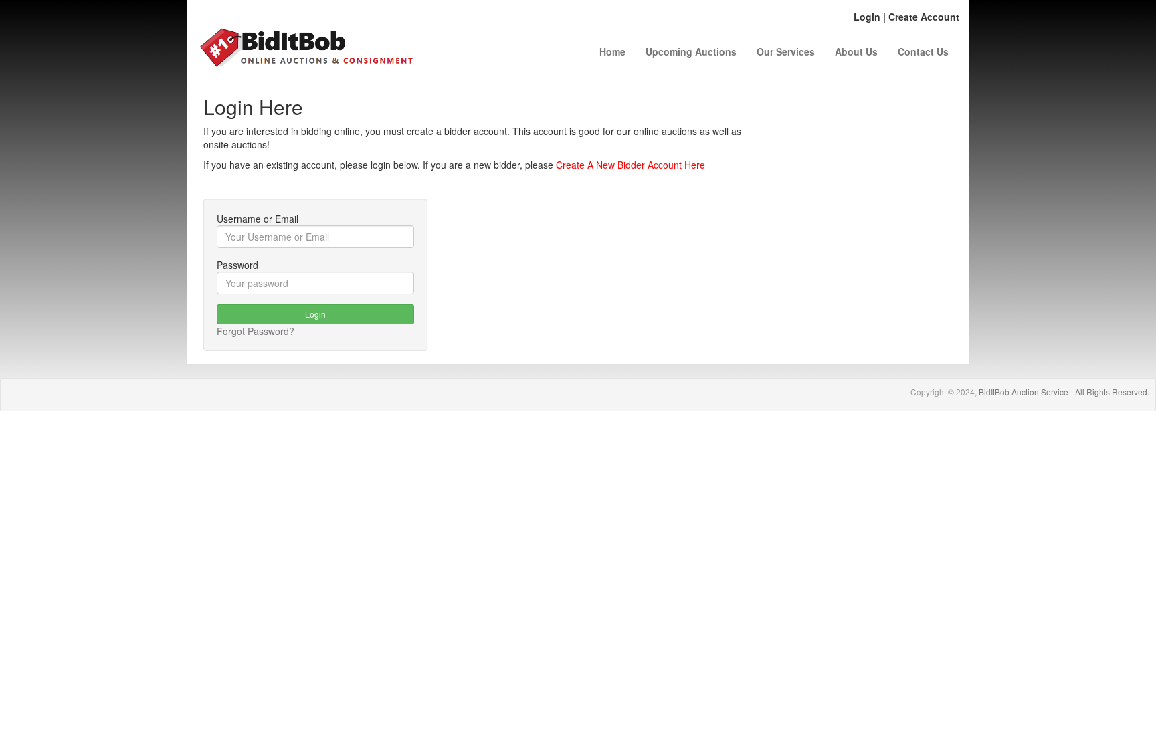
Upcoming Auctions (691, 51)
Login (867, 16)
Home (612, 51)
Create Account (923, 16)
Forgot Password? (255, 331)
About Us (856, 51)
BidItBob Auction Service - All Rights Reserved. (1064, 391)
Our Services (786, 51)
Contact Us (923, 51)
